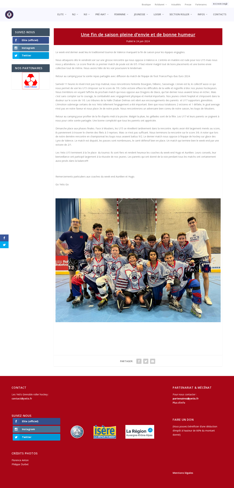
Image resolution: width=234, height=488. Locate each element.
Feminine (120, 14)
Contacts (219, 14)
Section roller (179, 14)
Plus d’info (179, 402)
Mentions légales (183, 472)
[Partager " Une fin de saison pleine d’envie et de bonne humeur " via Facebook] (139, 361)
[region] (31, 80)
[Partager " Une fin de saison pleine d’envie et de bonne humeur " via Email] (152, 361)
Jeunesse (139, 14)
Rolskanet (159, 4)
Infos (201, 14)
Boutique (146, 4)
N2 (73, 14)
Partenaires (201, 4)
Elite (60, 14)
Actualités (176, 4)
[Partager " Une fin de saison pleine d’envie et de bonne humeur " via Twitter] (145, 361)
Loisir (157, 14)
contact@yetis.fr (22, 398)
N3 (85, 14)
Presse (188, 4)
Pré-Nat (100, 14)
